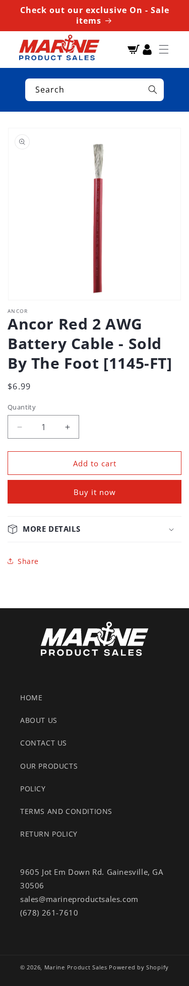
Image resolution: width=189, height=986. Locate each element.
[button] (164, 49)
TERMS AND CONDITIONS (66, 811)
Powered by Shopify (139, 967)
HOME (31, 697)
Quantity (22, 407)
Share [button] (28, 561)
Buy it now (95, 492)
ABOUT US (38, 720)
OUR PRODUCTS (49, 766)
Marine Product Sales (75, 967)
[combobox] (94, 89)
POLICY (33, 788)
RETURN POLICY (49, 834)
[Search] (153, 89)
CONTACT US (43, 743)
